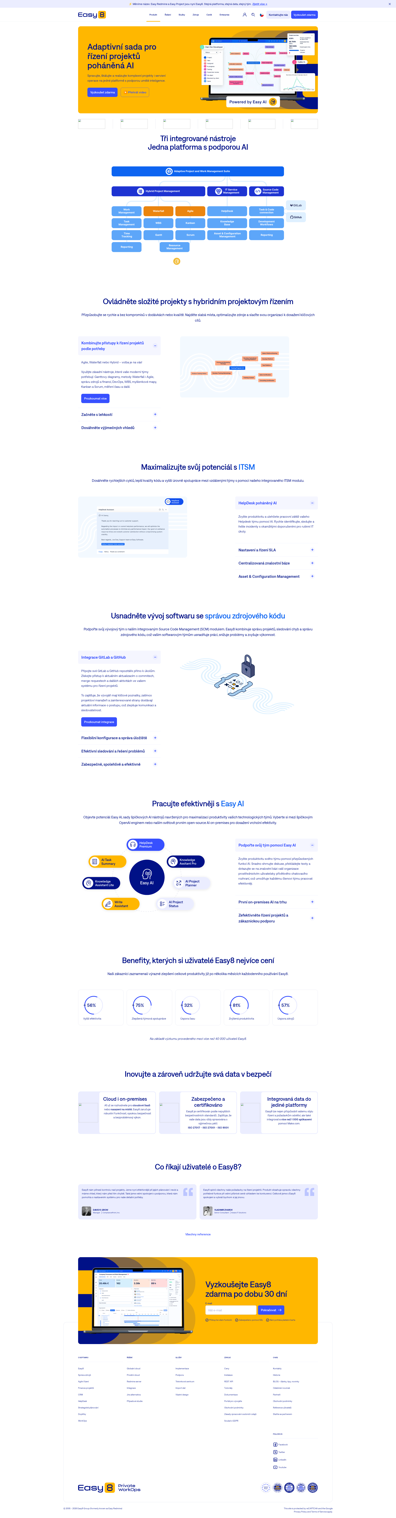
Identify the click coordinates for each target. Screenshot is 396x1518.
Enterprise (224, 14)
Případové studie (134, 1401)
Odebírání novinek (281, 1388)
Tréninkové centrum (185, 1381)
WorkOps (82, 1421)
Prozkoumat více (95, 398)
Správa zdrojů (84, 1375)
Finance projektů (86, 1388)
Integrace (131, 1388)
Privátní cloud (133, 1375)
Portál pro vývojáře (233, 1401)
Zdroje (196, 14)
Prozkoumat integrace (99, 722)
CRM (80, 1394)
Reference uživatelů (282, 1407)
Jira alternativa (134, 1394)
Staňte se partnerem (282, 1414)
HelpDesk (82, 1401)
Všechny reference (198, 1234)
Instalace (228, 1375)
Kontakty (277, 1368)
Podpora (180, 1375)
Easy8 (81, 1368)
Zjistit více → (259, 4)
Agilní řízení (83, 1381)
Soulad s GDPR (231, 1421)
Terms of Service (319, 1511)
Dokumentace (231, 1394)
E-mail (208, 1303)
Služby (182, 14)
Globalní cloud (133, 1368)
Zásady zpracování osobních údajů (240, 1414)
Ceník (209, 14)
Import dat (180, 1388)
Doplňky (82, 1414)
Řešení (168, 14)
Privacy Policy (300, 1511)
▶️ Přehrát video (135, 92)
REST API (228, 1381)
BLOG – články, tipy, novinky (286, 1381)
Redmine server (134, 1381)
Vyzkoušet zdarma (304, 14)
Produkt (153, 14)
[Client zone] (245, 15)
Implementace (182, 1368)
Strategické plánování (88, 1407)
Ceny (226, 1368)
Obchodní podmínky (233, 1407)
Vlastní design (182, 1394)
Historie (276, 1375)
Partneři (276, 1394)
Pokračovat (268, 1310)
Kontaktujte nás (278, 14)
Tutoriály (228, 1388)
